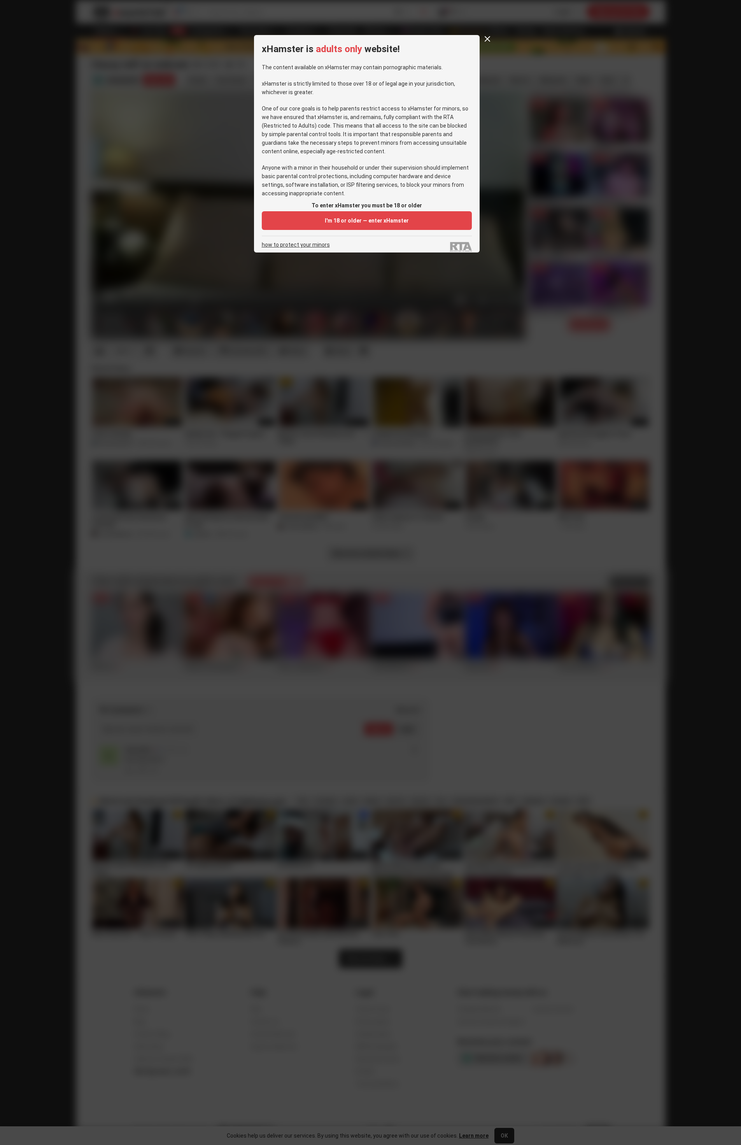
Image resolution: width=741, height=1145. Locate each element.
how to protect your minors (296, 245)
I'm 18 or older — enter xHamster (367, 220)
